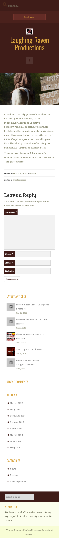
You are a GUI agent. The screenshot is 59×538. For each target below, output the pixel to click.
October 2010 (17, 422)
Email (9, 262)
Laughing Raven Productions (29, 43)
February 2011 (18, 415)
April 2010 (15, 428)
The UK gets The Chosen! (29, 349)
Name (9, 254)
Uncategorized (19, 179)
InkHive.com (34, 530)
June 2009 (15, 441)
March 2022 (16, 402)
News (13, 468)
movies (30, 512)
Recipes (14, 475)
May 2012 (15, 409)
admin (33, 173)
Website (9, 270)
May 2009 (15, 447)
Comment (11, 212)
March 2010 (16, 434)
